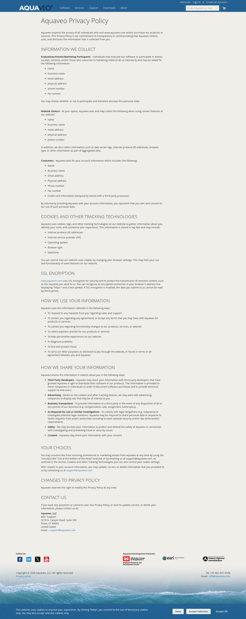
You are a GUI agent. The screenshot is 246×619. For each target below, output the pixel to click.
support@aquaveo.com (79, 470)
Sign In (197, 2)
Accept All (221, 611)
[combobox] (202, 8)
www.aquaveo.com (51, 280)
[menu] (99, 7)
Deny (178, 611)
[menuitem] (64, 7)
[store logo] (36, 8)
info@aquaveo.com (219, 576)
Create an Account (216, 2)
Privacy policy (23, 576)
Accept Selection (198, 611)
